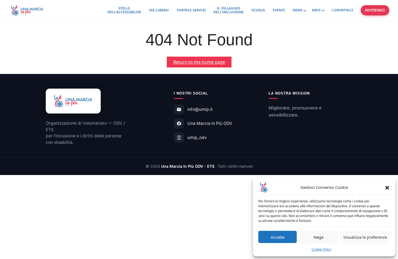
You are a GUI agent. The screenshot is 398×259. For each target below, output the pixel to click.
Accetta (277, 237)
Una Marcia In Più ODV (209, 123)
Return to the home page (202, 63)
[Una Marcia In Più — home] (27, 10)
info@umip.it (200, 109)
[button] (387, 187)
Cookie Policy (321, 249)
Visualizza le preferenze (365, 237)
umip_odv (197, 137)
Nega (318, 237)
